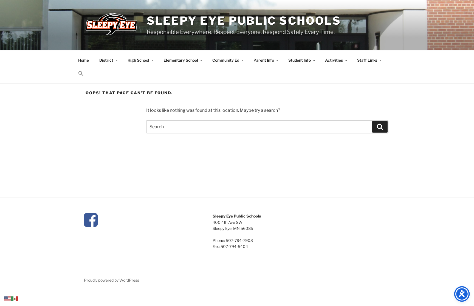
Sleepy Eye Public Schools (244, 20)
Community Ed (225, 60)
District (106, 60)
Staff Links (367, 60)
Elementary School (180, 60)
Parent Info (263, 60)
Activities (334, 60)
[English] (7, 298)
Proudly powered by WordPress (111, 280)
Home (83, 60)
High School (138, 60)
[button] (80, 74)
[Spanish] (14, 298)
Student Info (299, 60)
